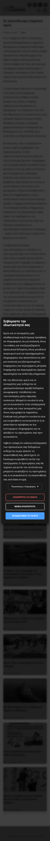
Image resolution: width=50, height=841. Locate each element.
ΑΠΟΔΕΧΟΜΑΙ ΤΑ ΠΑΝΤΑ (25, 516)
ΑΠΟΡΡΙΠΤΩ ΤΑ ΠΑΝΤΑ (25, 497)
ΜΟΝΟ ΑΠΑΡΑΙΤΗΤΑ (25, 506)
